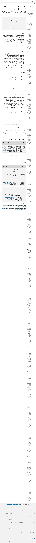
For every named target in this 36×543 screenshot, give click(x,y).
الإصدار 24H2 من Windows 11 (30, 14)
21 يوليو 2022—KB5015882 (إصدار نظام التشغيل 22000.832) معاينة (29, 344)
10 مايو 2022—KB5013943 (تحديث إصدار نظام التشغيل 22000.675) (29, 390)
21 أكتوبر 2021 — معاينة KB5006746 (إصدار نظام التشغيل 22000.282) (29, 490)
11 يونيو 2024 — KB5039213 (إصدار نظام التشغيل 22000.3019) (29, 62)
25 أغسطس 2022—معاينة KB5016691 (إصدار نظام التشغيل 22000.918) (29, 328)
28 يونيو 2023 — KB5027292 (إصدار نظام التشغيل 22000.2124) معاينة (29, 174)
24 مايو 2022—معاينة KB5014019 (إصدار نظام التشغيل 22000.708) (29, 382)
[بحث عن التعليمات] (33, 1)
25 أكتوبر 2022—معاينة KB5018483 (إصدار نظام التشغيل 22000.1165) (29, 289)
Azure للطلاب (10, 519)
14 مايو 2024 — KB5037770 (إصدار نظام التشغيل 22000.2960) (29, 70)
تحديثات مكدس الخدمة (20, 162)
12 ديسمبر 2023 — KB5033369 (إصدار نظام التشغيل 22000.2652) (29, 106)
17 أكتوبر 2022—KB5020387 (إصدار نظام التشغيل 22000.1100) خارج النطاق (29, 297)
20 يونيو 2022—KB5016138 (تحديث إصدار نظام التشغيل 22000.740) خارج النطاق (29, 368)
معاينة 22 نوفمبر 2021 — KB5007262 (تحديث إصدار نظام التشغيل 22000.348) (29, 474)
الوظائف (11, 523)
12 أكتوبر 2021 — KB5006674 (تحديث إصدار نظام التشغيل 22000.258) (29, 498)
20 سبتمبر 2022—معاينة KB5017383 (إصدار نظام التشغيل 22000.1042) (29, 313)
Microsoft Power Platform (20, 531)
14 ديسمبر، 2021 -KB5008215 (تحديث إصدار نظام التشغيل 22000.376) (29, 466)
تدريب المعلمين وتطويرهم (9, 516)
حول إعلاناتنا (9, 541)
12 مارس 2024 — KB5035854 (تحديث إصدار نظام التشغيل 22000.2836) (29, 84)
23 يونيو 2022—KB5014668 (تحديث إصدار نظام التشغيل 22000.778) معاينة (29, 359)
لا (9, 504)
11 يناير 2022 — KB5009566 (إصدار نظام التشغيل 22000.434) (29, 459)
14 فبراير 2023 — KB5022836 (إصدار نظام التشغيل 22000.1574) (29, 242)
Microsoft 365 (33, 529)
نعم (15, 504)
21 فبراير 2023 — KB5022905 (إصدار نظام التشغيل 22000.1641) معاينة (29, 235)
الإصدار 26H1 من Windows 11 (30, 7)
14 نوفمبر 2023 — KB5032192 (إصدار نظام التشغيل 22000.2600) (29, 113)
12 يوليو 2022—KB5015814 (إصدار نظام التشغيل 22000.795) (29, 351)
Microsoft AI (33, 523)
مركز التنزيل (22, 510)
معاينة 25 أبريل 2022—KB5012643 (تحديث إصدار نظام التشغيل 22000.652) (29, 397)
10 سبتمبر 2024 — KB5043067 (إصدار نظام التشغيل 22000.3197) (29, 41)
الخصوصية (22, 541)
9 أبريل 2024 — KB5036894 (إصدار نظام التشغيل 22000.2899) (29, 77)
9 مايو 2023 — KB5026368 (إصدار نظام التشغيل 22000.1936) (29, 196)
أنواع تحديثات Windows (13, 21)
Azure (34, 526)
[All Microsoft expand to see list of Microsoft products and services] (35, 1)
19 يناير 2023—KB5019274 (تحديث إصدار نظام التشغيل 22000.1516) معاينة (29, 250)
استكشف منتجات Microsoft (32, 516)
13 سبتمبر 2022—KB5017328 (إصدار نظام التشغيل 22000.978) (29, 320)
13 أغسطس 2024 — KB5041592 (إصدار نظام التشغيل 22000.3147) (29, 48)
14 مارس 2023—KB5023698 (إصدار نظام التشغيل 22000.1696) (29, 227)
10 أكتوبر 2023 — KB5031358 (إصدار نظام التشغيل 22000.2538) (29, 120)
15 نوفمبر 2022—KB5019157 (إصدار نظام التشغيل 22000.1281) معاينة (29, 273)
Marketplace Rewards (20, 532)
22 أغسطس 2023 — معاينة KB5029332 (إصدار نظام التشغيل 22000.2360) (29, 142)
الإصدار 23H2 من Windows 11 (30, 17)
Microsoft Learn (21, 525)
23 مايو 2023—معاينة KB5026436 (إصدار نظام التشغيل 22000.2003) (29, 188)
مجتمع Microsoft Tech (20, 528)
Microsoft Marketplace (20, 529)
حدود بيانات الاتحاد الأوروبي (12, 123)
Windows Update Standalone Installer (11, 197)
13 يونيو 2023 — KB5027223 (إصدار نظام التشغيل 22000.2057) (29, 181)
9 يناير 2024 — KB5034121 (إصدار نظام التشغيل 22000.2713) (29, 98)
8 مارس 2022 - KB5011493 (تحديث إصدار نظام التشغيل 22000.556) (29, 420)
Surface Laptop (33, 510)
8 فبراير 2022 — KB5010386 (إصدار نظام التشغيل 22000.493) (29, 435)
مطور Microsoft (21, 523)
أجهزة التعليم (10, 510)
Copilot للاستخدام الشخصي (32, 513)
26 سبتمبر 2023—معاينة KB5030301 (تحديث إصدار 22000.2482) (29, 127)
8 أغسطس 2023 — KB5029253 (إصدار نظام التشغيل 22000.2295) (29, 150)
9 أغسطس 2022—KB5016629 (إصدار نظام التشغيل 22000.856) (29, 336)
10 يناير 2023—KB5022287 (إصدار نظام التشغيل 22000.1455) (29, 258)
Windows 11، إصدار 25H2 (30, 10)
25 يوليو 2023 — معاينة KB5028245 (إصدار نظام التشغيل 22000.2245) (29, 158)
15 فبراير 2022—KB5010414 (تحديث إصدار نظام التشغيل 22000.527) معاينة (29, 428)
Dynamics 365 (33, 528)
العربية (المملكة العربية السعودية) (29, 536)
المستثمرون (10, 528)
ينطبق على (23, 14)
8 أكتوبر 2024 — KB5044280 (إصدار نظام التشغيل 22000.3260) (29, 33)
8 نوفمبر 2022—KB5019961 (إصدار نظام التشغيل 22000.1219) (29, 281)
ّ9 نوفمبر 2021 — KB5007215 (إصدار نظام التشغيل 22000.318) (29, 482)
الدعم (34, 3)
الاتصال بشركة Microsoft (27, 541)
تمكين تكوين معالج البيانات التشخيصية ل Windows (12, 124)
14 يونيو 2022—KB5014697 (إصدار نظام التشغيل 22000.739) (29, 375)
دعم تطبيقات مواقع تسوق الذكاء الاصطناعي (18, 526)
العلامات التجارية (13, 541)
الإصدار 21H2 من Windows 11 (29, 24)
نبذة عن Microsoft (10, 525)
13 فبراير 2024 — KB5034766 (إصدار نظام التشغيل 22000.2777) (29, 91)
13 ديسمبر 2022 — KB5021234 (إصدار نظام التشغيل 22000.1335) (29, 265)
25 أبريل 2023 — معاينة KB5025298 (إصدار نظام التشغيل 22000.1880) (29, 204)
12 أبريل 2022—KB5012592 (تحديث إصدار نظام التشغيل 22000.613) (29, 404)
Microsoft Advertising (32, 531)
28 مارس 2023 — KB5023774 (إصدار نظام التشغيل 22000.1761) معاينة (29, 219)
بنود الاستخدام (18, 541)
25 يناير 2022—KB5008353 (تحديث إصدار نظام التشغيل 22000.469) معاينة (29, 443)
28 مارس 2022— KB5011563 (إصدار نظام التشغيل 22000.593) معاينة (29, 412)
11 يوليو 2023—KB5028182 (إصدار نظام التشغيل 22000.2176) (29, 166)
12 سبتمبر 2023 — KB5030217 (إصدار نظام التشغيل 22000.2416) (29, 135)
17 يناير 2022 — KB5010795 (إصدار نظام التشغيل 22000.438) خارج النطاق (29, 451)
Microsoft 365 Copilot (32, 532)
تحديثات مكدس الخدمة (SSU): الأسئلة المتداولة (9, 162)
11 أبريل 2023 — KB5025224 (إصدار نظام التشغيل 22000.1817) (29, 211)
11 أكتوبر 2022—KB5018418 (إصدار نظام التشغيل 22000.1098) (29, 305)
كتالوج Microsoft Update (8, 183)
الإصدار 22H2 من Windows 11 (30, 20)
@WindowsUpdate (15, 26)
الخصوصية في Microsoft (9, 526)
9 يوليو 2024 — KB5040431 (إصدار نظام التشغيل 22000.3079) (29, 55)
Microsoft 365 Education (9, 513)
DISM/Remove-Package (13, 193)
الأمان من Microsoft (33, 525)
